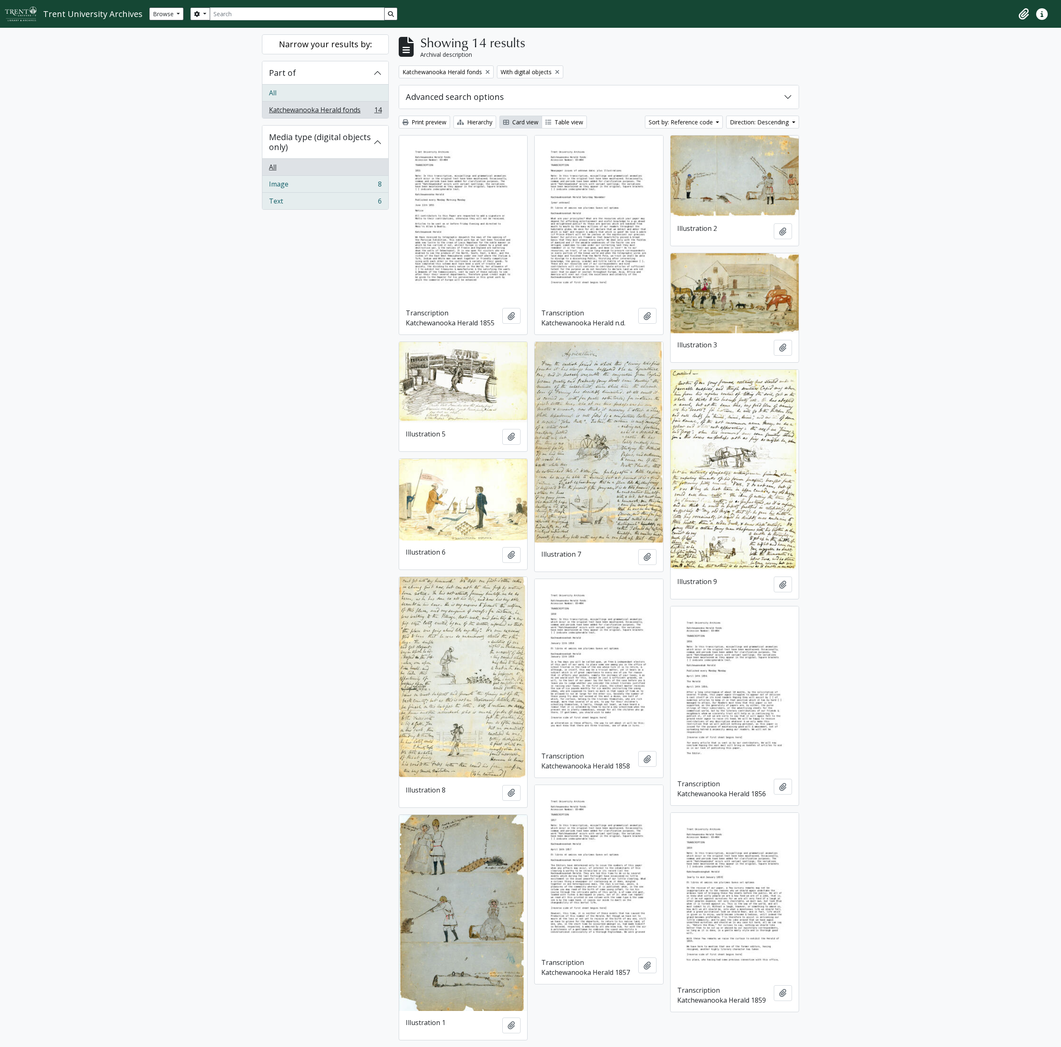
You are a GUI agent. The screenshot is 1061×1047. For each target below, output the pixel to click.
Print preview (428, 122)
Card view (524, 122)
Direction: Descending (760, 122)
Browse (164, 14)
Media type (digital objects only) (320, 142)
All (272, 92)
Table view (568, 122)
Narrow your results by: (325, 44)
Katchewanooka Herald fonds (325, 111)
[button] (1024, 14)
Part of (282, 72)
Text (325, 202)
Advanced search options (455, 96)
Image (325, 186)
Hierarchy (478, 122)
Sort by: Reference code (682, 122)
